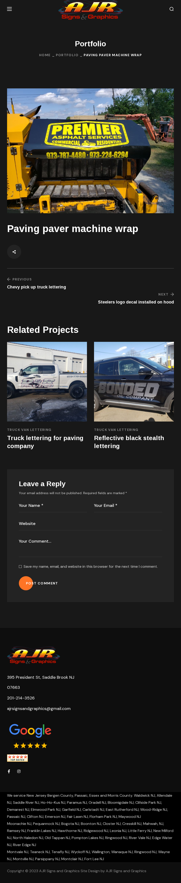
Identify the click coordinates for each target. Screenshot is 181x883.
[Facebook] (9, 771)
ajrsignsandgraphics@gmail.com (39, 708)
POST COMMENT (42, 583)
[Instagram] (19, 771)
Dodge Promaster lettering (47, 438)
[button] (171, 9)
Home (45, 55)
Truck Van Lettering (29, 430)
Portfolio (67, 55)
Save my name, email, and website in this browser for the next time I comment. (91, 566)
